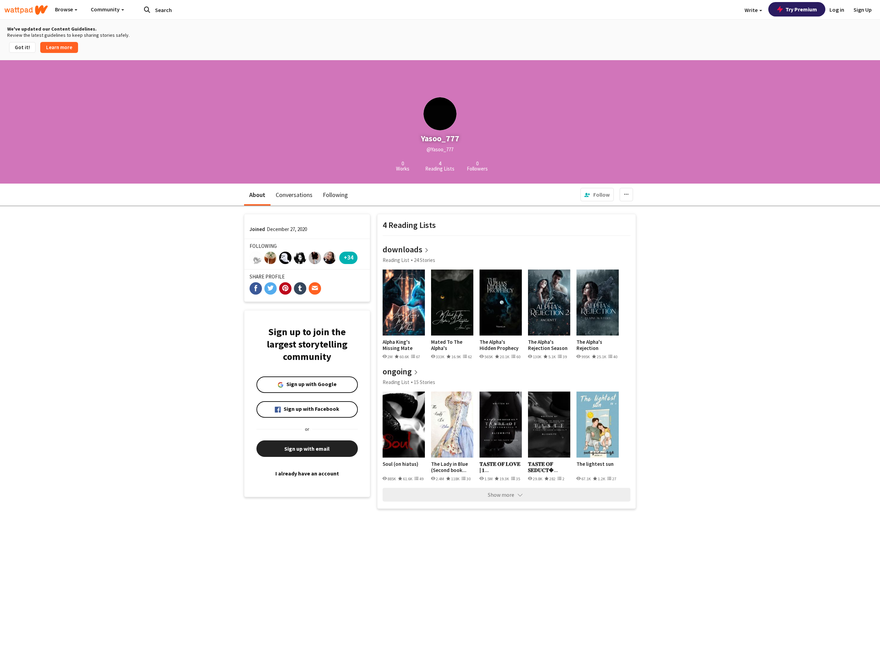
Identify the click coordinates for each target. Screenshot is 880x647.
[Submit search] (147, 9)
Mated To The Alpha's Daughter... (446, 345)
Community (106, 9)
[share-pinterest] (285, 288)
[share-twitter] (270, 288)
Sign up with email (307, 448)
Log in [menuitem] (836, 9)
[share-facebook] (256, 288)
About (257, 195)
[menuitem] (597, 194)
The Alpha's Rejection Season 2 (548, 345)
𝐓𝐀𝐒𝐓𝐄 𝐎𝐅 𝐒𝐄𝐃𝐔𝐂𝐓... (543, 467)
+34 (348, 257)
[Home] (26, 10)
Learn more (59, 47)
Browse (64, 9)
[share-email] (315, 288)
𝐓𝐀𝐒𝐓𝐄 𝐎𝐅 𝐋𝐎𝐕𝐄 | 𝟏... (500, 467)
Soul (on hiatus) (400, 464)
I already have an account (307, 473)
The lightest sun (595, 464)
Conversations (294, 195)
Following (335, 195)
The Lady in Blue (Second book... (449, 467)
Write (752, 10)
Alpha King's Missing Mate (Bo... (397, 345)
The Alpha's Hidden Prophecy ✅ (499, 345)
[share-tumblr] (300, 288)
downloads (402, 249)
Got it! (22, 47)
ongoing (397, 371)
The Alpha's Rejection (589, 345)
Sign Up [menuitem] (863, 9)
